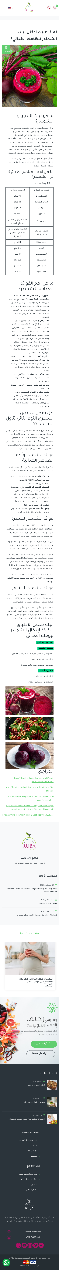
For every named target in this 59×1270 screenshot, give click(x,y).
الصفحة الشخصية (28, 1141)
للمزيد (48, 985)
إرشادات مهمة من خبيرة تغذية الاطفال (27, 1119)
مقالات (33, 1146)
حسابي (34, 1185)
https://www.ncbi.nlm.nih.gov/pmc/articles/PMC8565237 (28, 815)
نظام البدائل (31, 1190)
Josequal (23, 1266)
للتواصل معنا (41, 1053)
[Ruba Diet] (29, 8)
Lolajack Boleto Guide (48, 904)
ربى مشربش (43, 1258)
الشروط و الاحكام (29, 1179)
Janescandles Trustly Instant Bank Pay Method (37, 915)
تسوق (34, 1156)
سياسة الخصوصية (28, 1174)
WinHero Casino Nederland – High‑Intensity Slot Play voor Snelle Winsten (32, 890)
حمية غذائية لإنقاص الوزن (33, 1102)
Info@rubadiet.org (33, 1232)
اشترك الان (44, 1044)
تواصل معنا (31, 1151)
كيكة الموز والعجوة (36, 1085)
